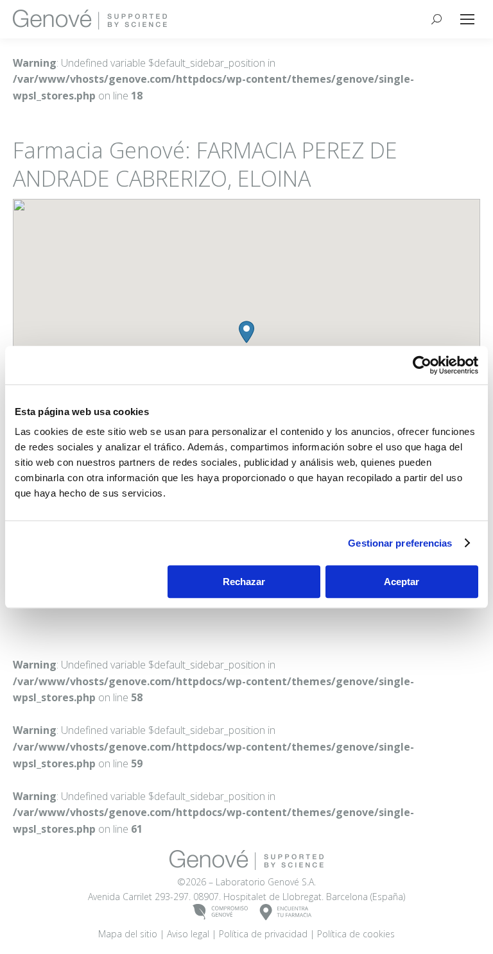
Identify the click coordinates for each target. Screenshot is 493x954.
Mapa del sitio (127, 934)
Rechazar (244, 581)
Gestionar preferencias (400, 543)
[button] (246, 332)
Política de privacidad (263, 934)
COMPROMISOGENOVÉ (220, 912)
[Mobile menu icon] (467, 19)
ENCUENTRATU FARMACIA (286, 912)
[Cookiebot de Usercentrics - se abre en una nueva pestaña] (422, 365)
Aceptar (401, 581)
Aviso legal (188, 934)
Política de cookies (356, 934)
